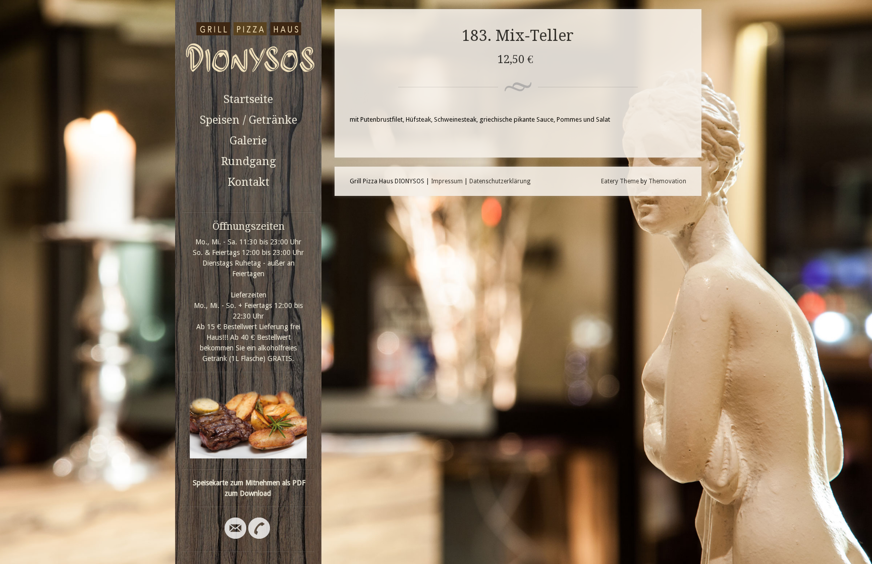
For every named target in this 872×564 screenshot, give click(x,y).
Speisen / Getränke (248, 120)
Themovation (667, 181)
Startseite (248, 99)
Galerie (248, 140)
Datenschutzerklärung (499, 181)
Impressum (447, 181)
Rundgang (248, 161)
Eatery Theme (620, 181)
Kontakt (248, 182)
